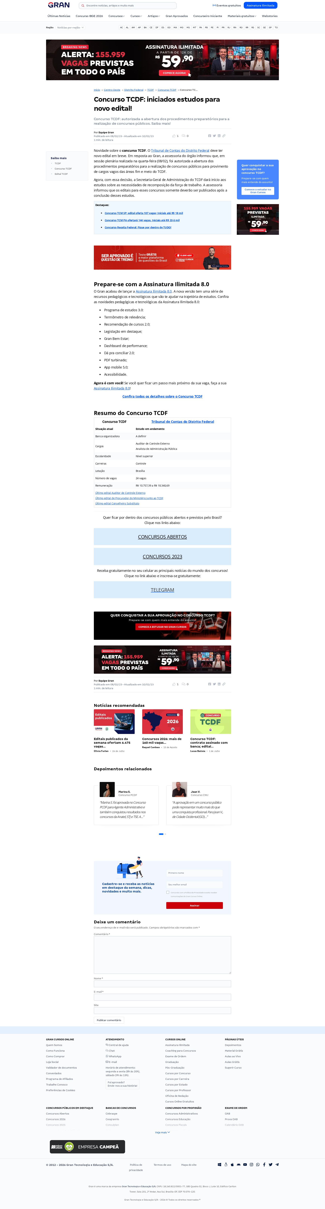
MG (181, 27)
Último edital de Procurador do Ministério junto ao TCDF (129, 498)
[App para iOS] (232, 1165)
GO (168, 27)
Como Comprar (55, 1056)
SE (264, 27)
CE (151, 27)
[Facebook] (264, 1165)
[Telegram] (277, 1165)
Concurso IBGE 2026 (89, 16)
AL (127, 27)
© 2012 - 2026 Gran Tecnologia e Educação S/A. (79, 1164)
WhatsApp (114, 1056)
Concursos (115, 16)
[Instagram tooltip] (251, 1165)
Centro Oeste (112, 89)
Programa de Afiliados (59, 1079)
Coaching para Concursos (180, 1050)
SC (258, 27)
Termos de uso (162, 1164)
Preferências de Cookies (60, 1090)
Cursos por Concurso (178, 1073)
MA (175, 27)
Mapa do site (189, 1164)
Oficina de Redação (176, 1096)
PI (218, 27)
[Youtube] (245, 1165)
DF (157, 27)
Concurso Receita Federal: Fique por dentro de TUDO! (138, 227)
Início (97, 89)
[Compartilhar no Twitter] (214, 136)
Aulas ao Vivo (233, 1056)
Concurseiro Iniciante (207, 16)
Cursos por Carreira (177, 1079)
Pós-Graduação (174, 1067)
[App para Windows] (219, 1165)
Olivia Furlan (101, 751)
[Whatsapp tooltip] (258, 1165)
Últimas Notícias (59, 16)
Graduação (172, 1062)
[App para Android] (239, 1165)
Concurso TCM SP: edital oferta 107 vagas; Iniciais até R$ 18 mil (144, 213)
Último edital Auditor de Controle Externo (120, 493)
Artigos (153, 16)
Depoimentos (233, 1045)
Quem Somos (54, 1045)
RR (247, 27)
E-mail (98, 991)
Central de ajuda (118, 1045)
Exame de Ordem (175, 1056)
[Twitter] (271, 1165)
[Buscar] (83, 6)
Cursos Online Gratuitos (179, 1101)
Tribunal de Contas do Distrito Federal (180, 150)
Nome (98, 978)
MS (188, 27)
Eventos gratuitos (228, 5)
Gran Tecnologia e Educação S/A (139, 1186)
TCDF (150, 89)
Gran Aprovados (177, 16)
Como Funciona (55, 1050)
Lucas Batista (197, 751)
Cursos (135, 16)
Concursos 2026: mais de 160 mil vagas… (161, 740)
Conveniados (54, 1073)
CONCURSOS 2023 (162, 556)
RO (241, 27)
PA (200, 27)
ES (163, 27)
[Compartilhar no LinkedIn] (218, 136)
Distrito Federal (133, 89)
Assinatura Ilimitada (260, 5)
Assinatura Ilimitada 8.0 (154, 291)
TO (276, 27)
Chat (111, 1050)
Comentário (102, 934)
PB (206, 27)
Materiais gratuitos (241, 16)
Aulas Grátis (232, 1062)
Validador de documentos (61, 1067)
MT (194, 27)
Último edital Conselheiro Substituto (117, 503)
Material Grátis (234, 1050)
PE (212, 27)
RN (234, 27)
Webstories (269, 16)
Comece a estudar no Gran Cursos (162, 626)
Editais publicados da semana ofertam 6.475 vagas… (112, 742)
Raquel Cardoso (151, 747)
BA (145, 27)
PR (223, 27)
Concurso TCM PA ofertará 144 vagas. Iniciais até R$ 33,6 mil (142, 220)
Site (96, 1005)
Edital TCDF (61, 174)
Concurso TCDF (167, 89)
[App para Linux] (226, 1165)
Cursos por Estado (176, 1084)
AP (139, 27)
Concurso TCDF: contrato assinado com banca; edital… (209, 742)
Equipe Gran (106, 132)
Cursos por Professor (178, 1090)
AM (133, 27)
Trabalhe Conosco (57, 1084)
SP (270, 27)
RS (252, 27)
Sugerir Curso (233, 1067)
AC (121, 27)
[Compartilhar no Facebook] (209, 136)
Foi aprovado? (122, 1084)
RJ (229, 27)
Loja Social (52, 1062)
